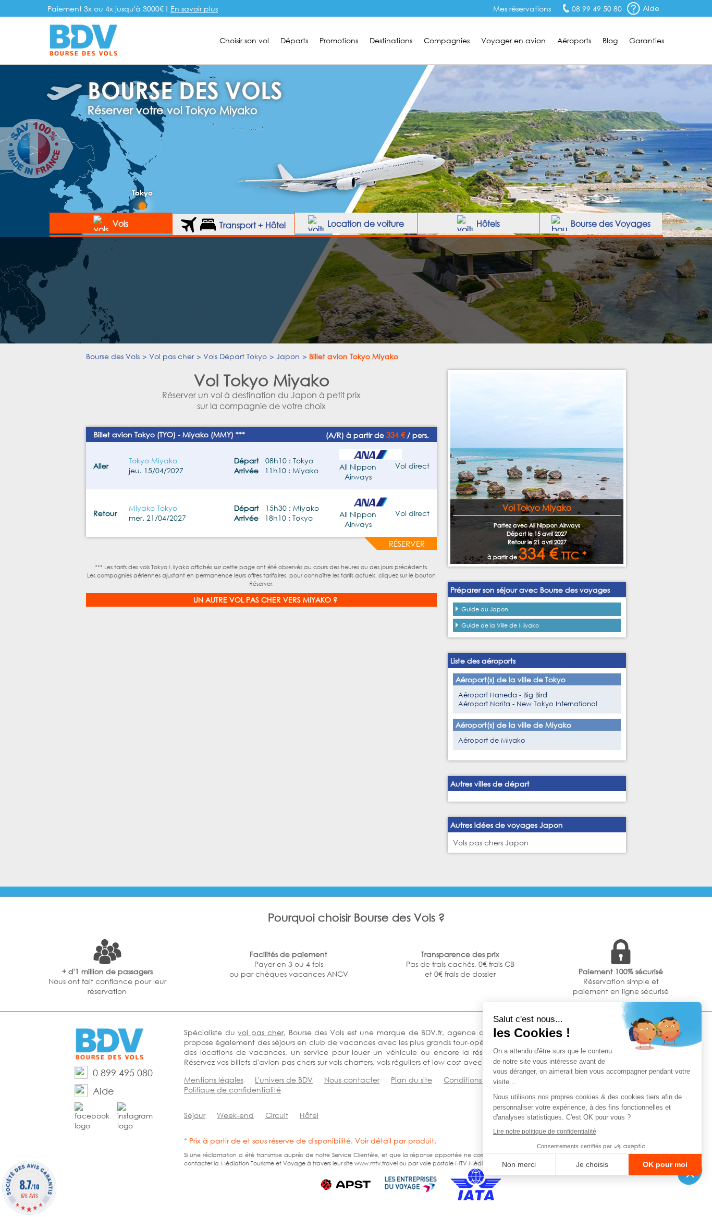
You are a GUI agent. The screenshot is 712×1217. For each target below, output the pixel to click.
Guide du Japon (484, 609)
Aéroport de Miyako (491, 740)
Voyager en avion (513, 40)
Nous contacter (351, 1080)
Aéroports (574, 40)
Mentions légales (213, 1080)
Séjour (194, 1115)
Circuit (276, 1115)
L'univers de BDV (284, 1080)
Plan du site (411, 1080)
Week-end (235, 1115)
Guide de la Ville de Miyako (500, 625)
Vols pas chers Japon (491, 842)
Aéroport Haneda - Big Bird (502, 695)
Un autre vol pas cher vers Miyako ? (265, 600)
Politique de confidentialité (232, 1090)
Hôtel (309, 1115)
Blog (610, 40)
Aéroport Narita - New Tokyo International (527, 703)
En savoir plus (194, 9)
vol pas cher (260, 1032)
